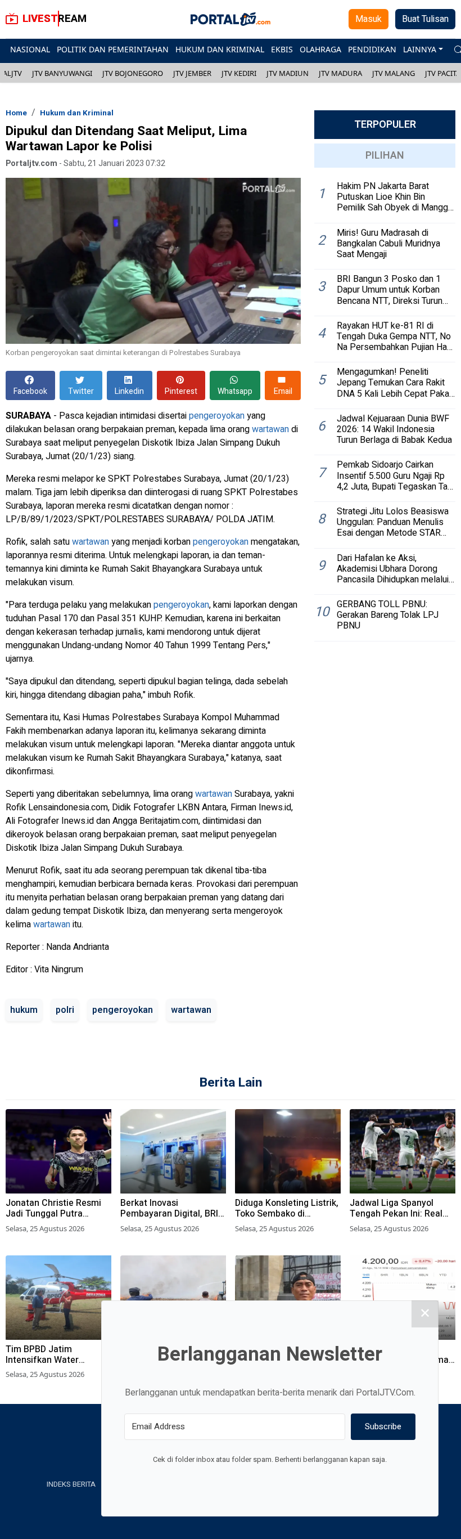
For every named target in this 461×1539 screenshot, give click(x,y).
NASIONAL (30, 49)
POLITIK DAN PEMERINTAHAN (113, 49)
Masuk (368, 19)
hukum (24, 1010)
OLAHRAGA (320, 49)
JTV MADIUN (287, 73)
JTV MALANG (393, 73)
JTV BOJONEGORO (132, 73)
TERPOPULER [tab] (385, 124)
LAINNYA (419, 49)
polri (65, 1010)
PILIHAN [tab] (384, 155)
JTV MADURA (340, 73)
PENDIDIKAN (372, 49)
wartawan (270, 429)
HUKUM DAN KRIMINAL (219, 49)
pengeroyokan (217, 416)
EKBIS (282, 49)
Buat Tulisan (425, 19)
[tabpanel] (384, 409)
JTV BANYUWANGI (62, 73)
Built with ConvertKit (316, 1480)
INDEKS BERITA (71, 1484)
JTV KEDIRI (239, 73)
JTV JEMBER (192, 73)
